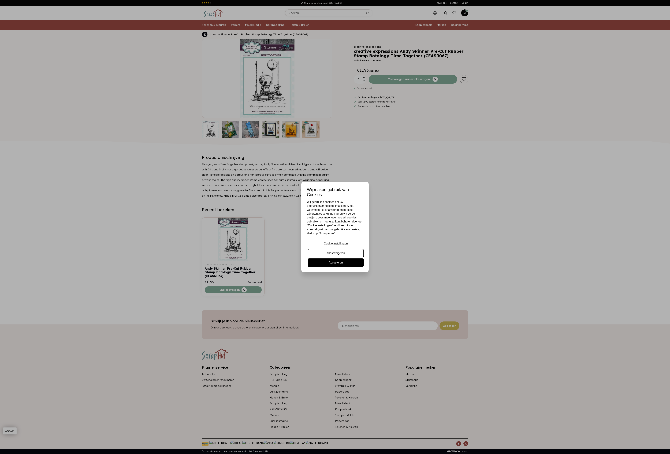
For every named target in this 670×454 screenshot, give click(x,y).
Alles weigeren (335, 253)
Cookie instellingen (336, 243)
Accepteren (336, 262)
